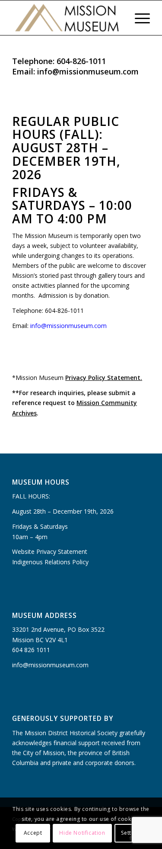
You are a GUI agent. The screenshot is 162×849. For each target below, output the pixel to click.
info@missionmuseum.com (68, 326)
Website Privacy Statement (49, 551)
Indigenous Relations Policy (50, 562)
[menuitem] (117, 17)
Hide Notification (82, 832)
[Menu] (138, 17)
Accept (33, 832)
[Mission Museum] (67, 17)
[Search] (117, 17)
